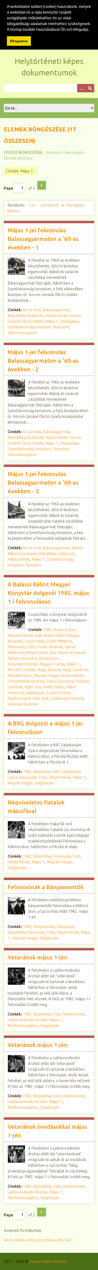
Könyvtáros (48, 658)
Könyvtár (29, 658)
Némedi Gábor (20, 675)
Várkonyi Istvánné (23, 704)
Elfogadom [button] (19, 41)
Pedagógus (70, 321)
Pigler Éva (32, 687)
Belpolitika (16, 315)
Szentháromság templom (29, 327)
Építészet (35, 315)
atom (8, 1240)
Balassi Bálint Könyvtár (48, 1261)
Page (8, 188)
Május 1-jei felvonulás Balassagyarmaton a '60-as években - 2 (43, 361)
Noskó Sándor (72, 675)
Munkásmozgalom (23, 1025)
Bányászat (65, 926)
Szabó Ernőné (58, 692)
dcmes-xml (24, 1240)
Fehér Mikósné (59, 641)
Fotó (31, 647)
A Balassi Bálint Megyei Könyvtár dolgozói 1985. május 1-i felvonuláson (48, 593)
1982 (27, 771)
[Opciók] (81, 88)
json (38, 1240)
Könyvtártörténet (23, 664)
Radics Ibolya (54, 687)
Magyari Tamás (52, 664)
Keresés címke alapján (65, 152)
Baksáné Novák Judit (25, 635)
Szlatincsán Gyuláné (67, 698)
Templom (61, 327)
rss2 (68, 1240)
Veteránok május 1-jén (38, 957)
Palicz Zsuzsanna (60, 681)
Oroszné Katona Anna (26, 681)
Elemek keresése (18, 158)
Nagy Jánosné (49, 670)
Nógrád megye (46, 675)
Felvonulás (16, 647)
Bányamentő (44, 926)
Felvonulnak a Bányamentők (45, 887)
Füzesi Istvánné (50, 647)
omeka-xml (53, 1240)
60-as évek (32, 310)
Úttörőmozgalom (22, 333)
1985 (47, 629)
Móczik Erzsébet (22, 670)
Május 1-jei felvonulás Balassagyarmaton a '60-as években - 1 (43, 239)
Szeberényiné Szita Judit (28, 698)
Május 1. (52, 321)
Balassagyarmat (56, 310)
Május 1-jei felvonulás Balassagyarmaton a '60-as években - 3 (43, 482)
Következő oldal (41, 185)
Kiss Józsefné (61, 652)
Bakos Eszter (65, 629)
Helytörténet (56, 315)
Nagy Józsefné (75, 670)
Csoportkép (35, 641)
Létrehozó (49, 205)
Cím (33, 205)
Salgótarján (35, 692)
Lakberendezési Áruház (27, 1020)
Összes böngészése (23, 152)
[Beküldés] (90, 88)
